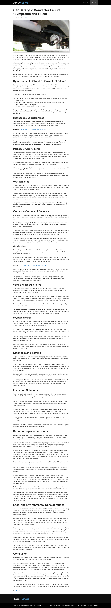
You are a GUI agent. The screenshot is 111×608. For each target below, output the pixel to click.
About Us (52, 605)
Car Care (94, 2)
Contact (58, 605)
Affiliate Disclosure (93, 605)
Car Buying (85, 2)
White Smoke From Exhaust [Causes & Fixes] (32, 265)
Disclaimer (83, 605)
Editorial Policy (75, 605)
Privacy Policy (66, 605)
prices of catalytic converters (29, 464)
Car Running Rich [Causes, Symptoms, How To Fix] (35, 129)
